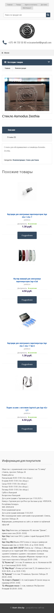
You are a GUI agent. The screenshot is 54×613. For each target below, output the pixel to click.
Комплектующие (19, 160)
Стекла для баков (32, 160)
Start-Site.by (18, 607)
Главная (9, 4)
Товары (18, 4)
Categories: (8, 160)
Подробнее (27, 235)
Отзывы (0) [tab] (11, 137)
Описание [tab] (11, 130)
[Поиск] (48, 15)
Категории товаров (15, 62)
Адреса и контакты (31, 4)
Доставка (44, 4)
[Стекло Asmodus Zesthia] (27, 94)
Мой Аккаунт (27, 8)
